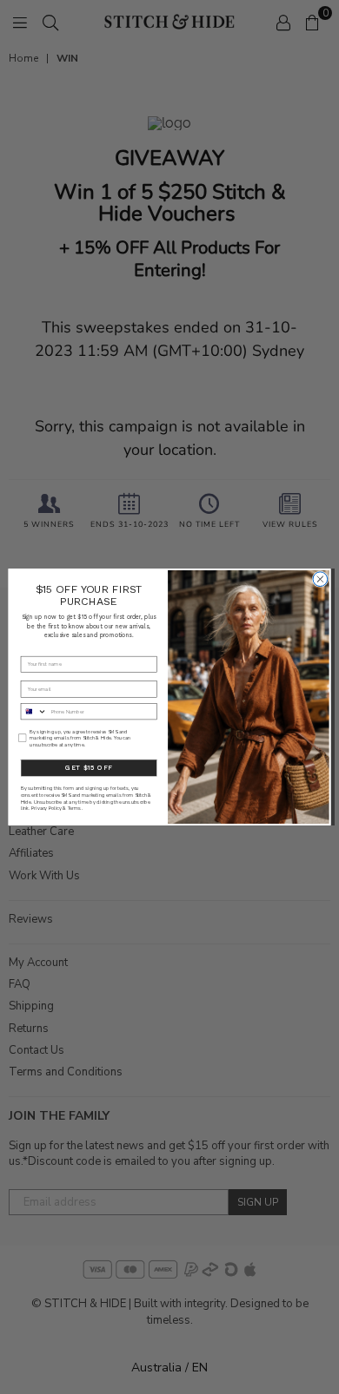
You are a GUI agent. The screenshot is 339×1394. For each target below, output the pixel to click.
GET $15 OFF (88, 768)
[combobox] (33, 712)
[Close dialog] (320, 579)
